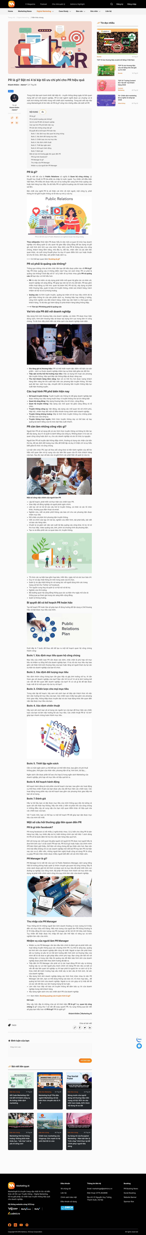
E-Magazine (30, 4)
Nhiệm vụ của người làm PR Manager (44, 165)
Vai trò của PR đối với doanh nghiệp (42, 122)
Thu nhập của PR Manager (40, 163)
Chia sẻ (11, 91)
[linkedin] (15, 1225)
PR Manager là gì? (37, 160)
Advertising (121, 103)
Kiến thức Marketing (45, 1092)
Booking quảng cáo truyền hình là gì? (55, 996)
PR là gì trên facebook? (39, 157)
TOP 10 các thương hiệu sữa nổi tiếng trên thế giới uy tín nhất (127, 68)
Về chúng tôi (66, 1189)
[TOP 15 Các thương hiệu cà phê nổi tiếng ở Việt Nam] (117, 41)
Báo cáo (79, 11)
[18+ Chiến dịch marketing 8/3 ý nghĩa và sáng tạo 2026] (106, 100)
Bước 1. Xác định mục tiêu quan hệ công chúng (47, 134)
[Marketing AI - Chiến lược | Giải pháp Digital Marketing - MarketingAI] (11, 4)
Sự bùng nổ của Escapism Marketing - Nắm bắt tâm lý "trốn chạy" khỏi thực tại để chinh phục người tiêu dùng (79, 1141)
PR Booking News (131, 1189)
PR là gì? (32, 116)
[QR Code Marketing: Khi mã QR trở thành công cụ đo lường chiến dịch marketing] (21, 1080)
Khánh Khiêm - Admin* (17, 85)
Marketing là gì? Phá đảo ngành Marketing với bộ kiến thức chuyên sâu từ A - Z (49, 1099)
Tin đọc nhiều (108, 23)
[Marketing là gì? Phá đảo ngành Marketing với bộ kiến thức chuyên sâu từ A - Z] (50, 1080)
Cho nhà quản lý (58, 4)
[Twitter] (12, 123)
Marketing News (25, 11)
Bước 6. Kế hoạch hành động (41, 148)
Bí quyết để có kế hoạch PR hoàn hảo (42, 131)
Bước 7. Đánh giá (37, 151)
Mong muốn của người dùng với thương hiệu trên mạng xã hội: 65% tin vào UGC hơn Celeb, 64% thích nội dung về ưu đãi (79, 1100)
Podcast (43, 4)
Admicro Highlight (77, 4)
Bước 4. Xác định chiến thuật (41, 142)
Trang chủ (11, 17)
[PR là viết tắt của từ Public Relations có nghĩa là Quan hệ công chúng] (59, 215)
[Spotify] (27, 1225)
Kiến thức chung (37, 17)
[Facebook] (17, 118)
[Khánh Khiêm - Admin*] (14, 98)
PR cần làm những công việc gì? (40, 128)
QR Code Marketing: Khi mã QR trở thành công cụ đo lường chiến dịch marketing (20, 1099)
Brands (99, 56)
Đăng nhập (132, 4)
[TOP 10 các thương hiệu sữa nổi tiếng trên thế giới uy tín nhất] (106, 70)
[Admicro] (14, 1213)
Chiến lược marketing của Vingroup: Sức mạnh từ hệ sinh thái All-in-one (49, 1138)
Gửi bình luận (85, 1060)
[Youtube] (21, 1225)
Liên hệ (108, 11)
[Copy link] (12, 118)
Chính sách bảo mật (69, 1197)
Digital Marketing (44, 11)
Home (10, 11)
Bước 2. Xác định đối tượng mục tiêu (44, 136)
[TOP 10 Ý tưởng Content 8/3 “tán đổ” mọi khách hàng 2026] (106, 85)
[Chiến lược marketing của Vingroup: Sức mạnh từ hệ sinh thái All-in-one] (50, 1121)
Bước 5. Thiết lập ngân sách (41, 145)
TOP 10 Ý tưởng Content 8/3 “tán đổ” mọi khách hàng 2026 (127, 83)
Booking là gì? (54, 259)
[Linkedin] (17, 123)
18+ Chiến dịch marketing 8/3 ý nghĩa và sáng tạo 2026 (127, 98)
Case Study (63, 11)
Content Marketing (121, 89)
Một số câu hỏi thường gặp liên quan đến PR (45, 154)
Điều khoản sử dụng (69, 1201)
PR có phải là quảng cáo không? (40, 119)
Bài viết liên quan (20, 1066)
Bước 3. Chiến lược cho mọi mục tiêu (44, 139)
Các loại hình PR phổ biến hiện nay (41, 125)
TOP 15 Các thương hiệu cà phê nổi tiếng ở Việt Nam (116, 60)
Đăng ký (120, 4)
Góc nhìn (94, 11)
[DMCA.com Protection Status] (69, 1208)
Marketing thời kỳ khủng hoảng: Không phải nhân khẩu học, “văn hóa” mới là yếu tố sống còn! (20, 1140)
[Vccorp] (14, 1209)
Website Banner (130, 1197)
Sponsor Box (129, 1201)
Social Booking (130, 1193)
